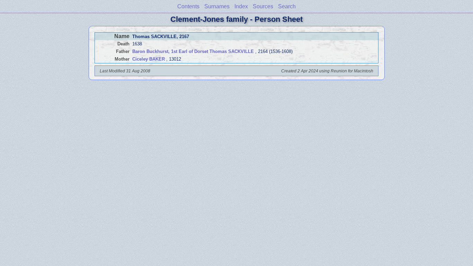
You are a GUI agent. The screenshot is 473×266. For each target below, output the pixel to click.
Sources (263, 6)
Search (287, 6)
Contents (188, 6)
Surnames (217, 6)
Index (241, 6)
